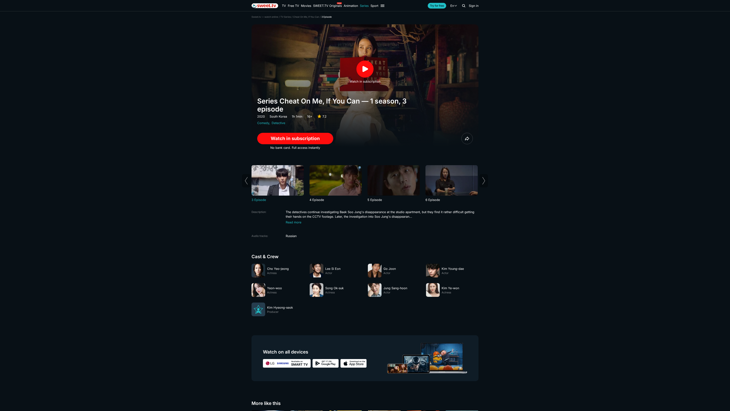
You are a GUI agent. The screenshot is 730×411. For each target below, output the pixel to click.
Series (364, 6)
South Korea (278, 116)
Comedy (263, 123)
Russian (291, 236)
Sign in (473, 6)
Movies (306, 6)
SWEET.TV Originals (327, 6)
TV (284, 6)
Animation (351, 6)
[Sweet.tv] (265, 5)
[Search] (463, 5)
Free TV (293, 6)
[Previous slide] (246, 180)
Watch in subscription (295, 138)
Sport (374, 6)
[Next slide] (483, 180)
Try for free (437, 5)
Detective (278, 123)
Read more (293, 222)
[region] (365, 183)
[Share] (467, 138)
